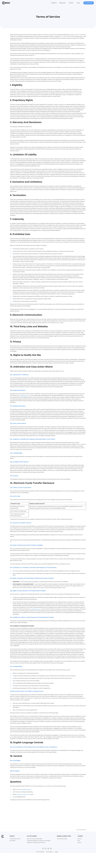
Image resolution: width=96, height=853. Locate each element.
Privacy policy (49, 851)
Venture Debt (12, 840)
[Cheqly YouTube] (48, 848)
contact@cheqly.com (24, 395)
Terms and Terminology (62, 838)
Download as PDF (82, 829)
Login (78, 3)
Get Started (88, 3)
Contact (71, 3)
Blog (79, 840)
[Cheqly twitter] (45, 848)
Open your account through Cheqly (34, 838)
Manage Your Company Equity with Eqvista (36, 842)
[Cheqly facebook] (43, 848)
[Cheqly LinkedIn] (51, 848)
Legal (56, 851)
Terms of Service (40, 851)
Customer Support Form (23, 794)
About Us (80, 838)
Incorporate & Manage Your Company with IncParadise (38, 840)
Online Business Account (15, 838)
